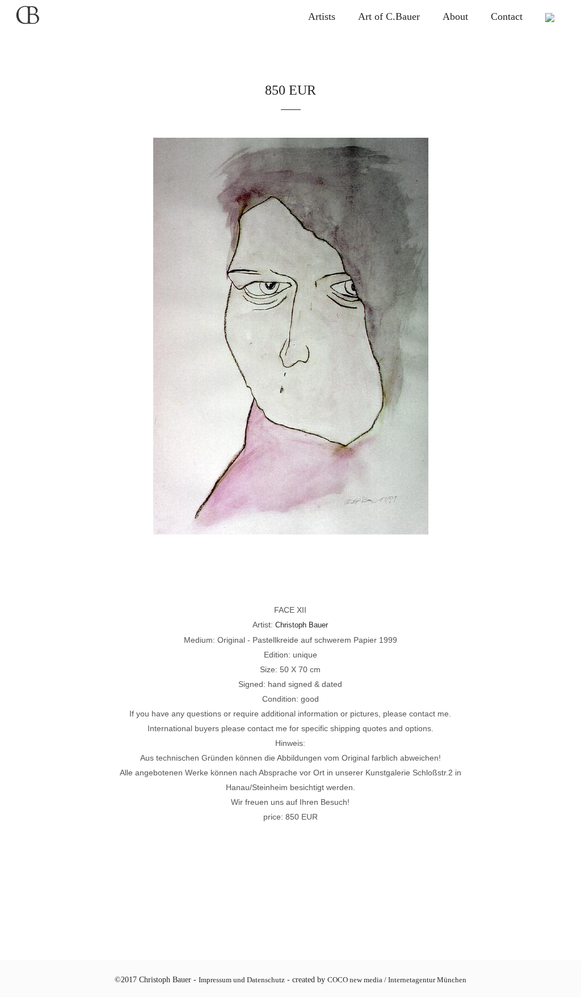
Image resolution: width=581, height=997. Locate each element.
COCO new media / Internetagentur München (396, 979)
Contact (507, 16)
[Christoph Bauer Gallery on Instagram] (550, 16)
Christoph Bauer (301, 625)
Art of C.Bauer (389, 16)
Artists (321, 16)
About (455, 16)
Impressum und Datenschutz (242, 979)
